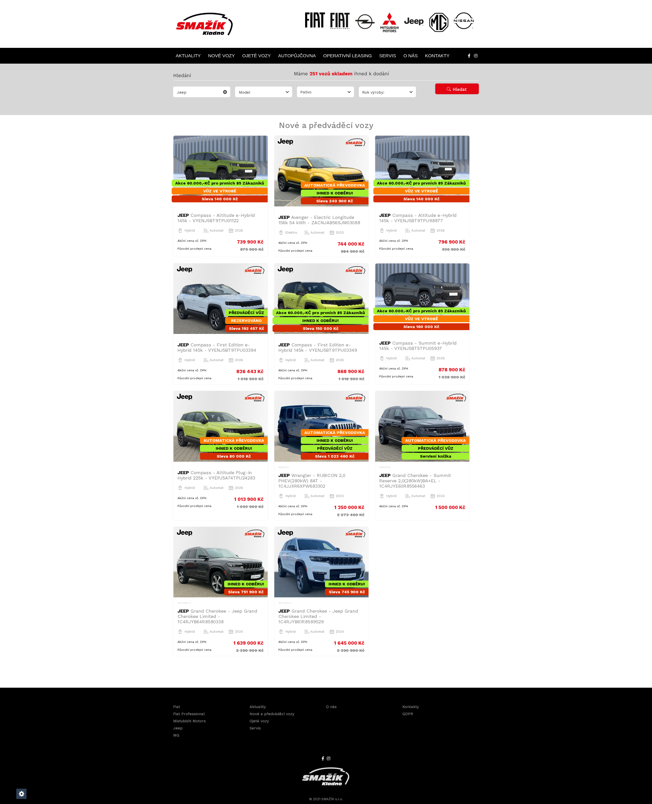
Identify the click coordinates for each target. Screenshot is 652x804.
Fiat (176, 706)
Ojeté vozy (256, 55)
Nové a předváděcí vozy (272, 714)
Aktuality (188, 55)
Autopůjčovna (297, 55)
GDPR (407, 714)
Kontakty (437, 55)
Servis (387, 55)
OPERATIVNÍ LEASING (347, 55)
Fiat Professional (189, 714)
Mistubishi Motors (189, 721)
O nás (410, 55)
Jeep (178, 728)
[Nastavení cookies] (21, 794)
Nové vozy (221, 55)
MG (176, 735)
